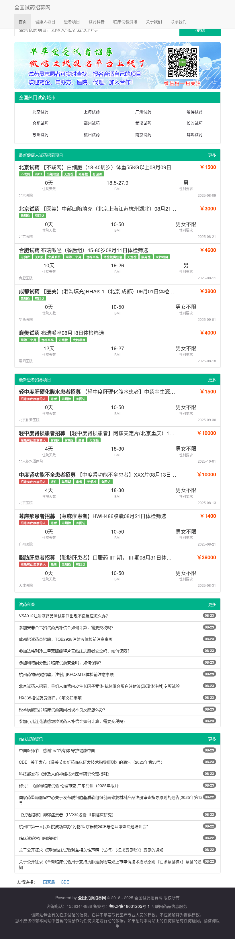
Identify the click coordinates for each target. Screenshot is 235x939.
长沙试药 (195, 123)
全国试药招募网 (32, 7)
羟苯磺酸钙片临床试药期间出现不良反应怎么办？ (63, 709)
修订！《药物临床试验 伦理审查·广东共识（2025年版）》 (70, 785)
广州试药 (143, 111)
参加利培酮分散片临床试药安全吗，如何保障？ (61, 662)
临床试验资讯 (125, 21)
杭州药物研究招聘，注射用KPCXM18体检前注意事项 (66, 674)
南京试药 (143, 134)
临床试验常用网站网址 (39, 838)
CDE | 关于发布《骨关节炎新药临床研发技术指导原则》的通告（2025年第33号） (92, 762)
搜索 (200, 29)
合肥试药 (40, 123)
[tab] (117, 97)
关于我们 (154, 21)
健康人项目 (45, 21)
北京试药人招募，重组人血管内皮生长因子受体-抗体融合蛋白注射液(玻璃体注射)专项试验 (99, 686)
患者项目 (72, 21)
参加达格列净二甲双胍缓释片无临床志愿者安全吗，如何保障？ (75, 651)
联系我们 (179, 21)
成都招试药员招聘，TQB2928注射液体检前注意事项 (66, 639)
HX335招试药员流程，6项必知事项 (50, 698)
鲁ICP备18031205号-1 (129, 906)
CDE (65, 882)
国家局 (49, 882)
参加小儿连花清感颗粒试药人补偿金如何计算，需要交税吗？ (73, 721)
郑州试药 (92, 123)
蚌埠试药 (195, 134)
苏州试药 (40, 134)
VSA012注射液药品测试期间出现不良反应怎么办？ (64, 615)
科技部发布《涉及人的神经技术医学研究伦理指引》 (65, 774)
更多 (212, 155)
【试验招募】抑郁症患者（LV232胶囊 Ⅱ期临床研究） (67, 814)
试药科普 (97, 21)
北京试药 (40, 111)
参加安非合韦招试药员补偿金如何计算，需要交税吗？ (67, 627)
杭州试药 (92, 134)
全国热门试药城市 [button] (37, 97)
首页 (25, 21)
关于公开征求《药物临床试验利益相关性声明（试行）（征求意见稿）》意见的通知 (91, 850)
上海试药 (92, 111)
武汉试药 (143, 123)
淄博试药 (195, 111)
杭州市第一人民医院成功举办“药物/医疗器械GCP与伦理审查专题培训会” (83, 826)
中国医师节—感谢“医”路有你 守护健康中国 (57, 750)
